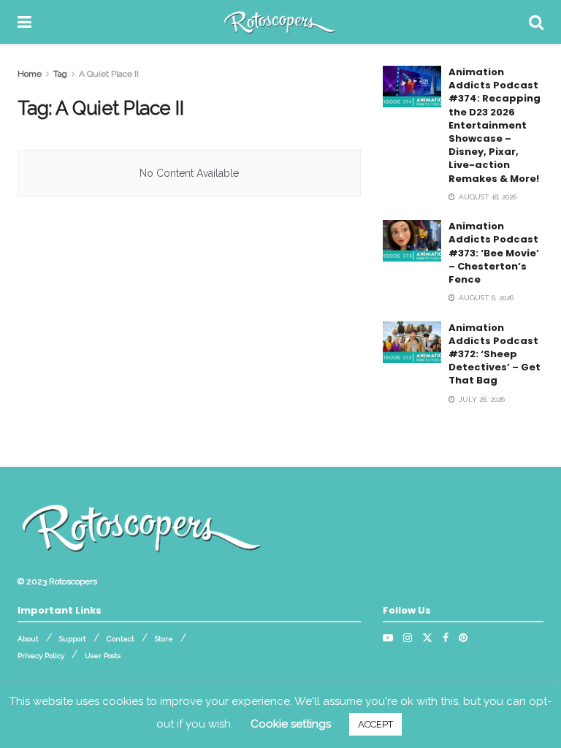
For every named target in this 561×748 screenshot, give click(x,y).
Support (72, 639)
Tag (60, 74)
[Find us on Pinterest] (463, 638)
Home (30, 74)
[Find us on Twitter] (427, 638)
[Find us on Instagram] (407, 638)
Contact (120, 639)
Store (164, 639)
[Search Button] (536, 22)
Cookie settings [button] (291, 723)
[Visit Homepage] (280, 22)
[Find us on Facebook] (446, 638)
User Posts (103, 656)
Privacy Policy (41, 656)
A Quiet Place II (109, 74)
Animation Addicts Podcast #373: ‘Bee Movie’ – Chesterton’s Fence (494, 252)
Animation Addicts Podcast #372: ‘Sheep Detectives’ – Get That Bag (495, 354)
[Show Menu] (24, 22)
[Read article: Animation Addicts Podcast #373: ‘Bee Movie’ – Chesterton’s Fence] (412, 241)
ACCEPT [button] (375, 724)
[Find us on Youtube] (388, 638)
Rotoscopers (73, 581)
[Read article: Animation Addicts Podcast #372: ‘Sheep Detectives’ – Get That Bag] (412, 342)
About (28, 639)
